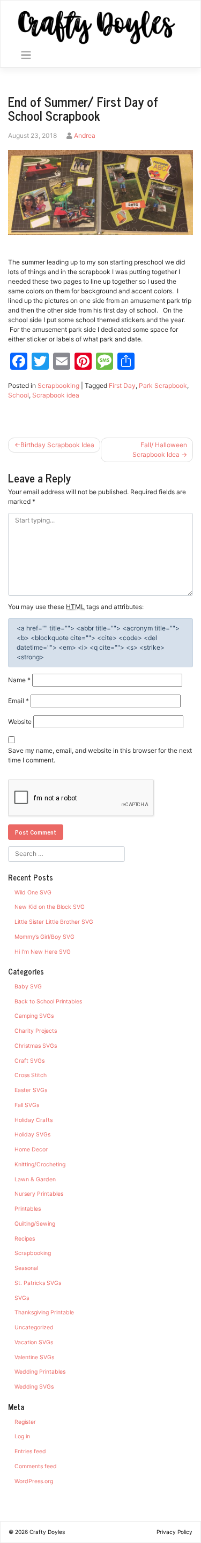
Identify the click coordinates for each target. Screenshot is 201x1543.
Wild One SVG (32, 892)
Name (19, 680)
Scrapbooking (58, 385)
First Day (122, 385)
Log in (22, 1436)
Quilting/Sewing (34, 1223)
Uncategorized (34, 1327)
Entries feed (30, 1451)
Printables (27, 1208)
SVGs (21, 1298)
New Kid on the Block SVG (49, 906)
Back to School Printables (48, 1001)
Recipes (24, 1238)
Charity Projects (35, 1030)
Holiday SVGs (32, 1134)
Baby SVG (28, 986)
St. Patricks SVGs (37, 1283)
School (18, 395)
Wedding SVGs (34, 1386)
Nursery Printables (38, 1193)
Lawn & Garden (35, 1179)
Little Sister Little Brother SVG (53, 921)
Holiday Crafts (33, 1120)
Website (20, 722)
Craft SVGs (29, 1060)
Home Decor (31, 1149)
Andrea (84, 135)
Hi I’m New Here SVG (42, 951)
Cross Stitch (30, 1075)
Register (25, 1422)
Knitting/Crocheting (39, 1164)
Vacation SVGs (33, 1342)
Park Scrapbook (163, 385)
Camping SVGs (34, 1015)
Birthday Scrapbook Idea (57, 445)
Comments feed (35, 1466)
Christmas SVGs (35, 1045)
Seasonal (26, 1268)
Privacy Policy (174, 1532)
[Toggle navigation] (26, 55)
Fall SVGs (26, 1105)
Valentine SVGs (34, 1357)
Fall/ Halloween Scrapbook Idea (159, 449)
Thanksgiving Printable (44, 1312)
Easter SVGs (30, 1090)
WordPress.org (33, 1481)
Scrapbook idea (55, 395)
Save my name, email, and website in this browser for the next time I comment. (100, 755)
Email (18, 701)
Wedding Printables (39, 1371)
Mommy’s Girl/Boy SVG (44, 936)
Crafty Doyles (47, 1532)
